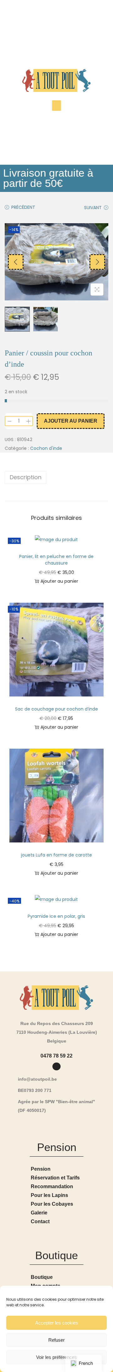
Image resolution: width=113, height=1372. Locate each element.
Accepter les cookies (56, 1322)
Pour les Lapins (49, 1195)
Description (25, 477)
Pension (41, 1169)
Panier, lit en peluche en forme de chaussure (56, 559)
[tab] (56, 477)
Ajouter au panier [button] (59, 581)
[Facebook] (56, 1066)
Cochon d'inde (46, 448)
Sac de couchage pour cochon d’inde (56, 709)
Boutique (42, 1277)
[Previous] (16, 262)
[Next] (97, 262)
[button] (56, 105)
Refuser (56, 1340)
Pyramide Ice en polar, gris (56, 916)
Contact (40, 1221)
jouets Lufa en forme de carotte (56, 855)
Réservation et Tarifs (55, 1177)
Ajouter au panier (70, 421)
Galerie (39, 1212)
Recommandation (52, 1186)
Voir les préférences (56, 1357)
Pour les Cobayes (52, 1204)
